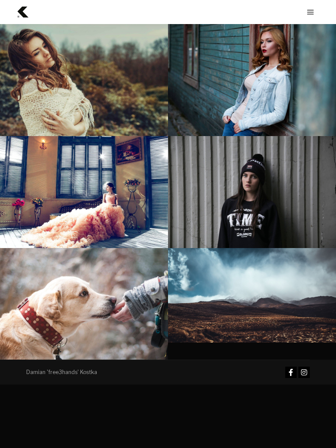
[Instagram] (304, 372)
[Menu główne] (310, 12)
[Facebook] (291, 372)
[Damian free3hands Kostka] (23, 12)
